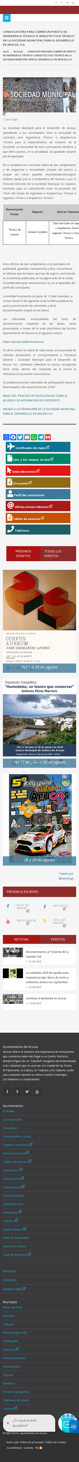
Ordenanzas (11, 1212)
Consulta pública (13, 1195)
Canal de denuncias (15, 1255)
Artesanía (9, 1316)
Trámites (9, 1221)
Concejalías (10, 1128)
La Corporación (12, 1119)
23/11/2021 (12, 119)
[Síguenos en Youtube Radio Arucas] (73, 3)
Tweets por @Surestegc (66, 876)
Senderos (9, 1383)
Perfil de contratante (16, 1238)
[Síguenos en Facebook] (56, 3)
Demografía (10, 1341)
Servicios (9, 1271)
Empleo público (13, 1229)
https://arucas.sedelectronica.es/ (23, 342)
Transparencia (12, 1187)
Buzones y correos (14, 1246)
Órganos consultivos (16, 1145)
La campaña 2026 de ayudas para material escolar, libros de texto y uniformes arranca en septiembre (47, 977)
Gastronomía (11, 1366)
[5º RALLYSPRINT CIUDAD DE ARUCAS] (39, 819)
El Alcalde (9, 1111)
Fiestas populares (14, 1358)
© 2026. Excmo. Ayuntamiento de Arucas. (25, 1433)
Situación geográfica (16, 1392)
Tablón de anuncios (16, 1162)
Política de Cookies (55, 1442)
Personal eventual (14, 1153)
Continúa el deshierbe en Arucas (46, 998)
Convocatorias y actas (17, 1136)
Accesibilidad (14, 1447)
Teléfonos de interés (16, 1400)
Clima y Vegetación (15, 1332)
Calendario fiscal (13, 1204)
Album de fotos (13, 1307)
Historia (8, 1375)
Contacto (9, 1280)
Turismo (8, 1409)
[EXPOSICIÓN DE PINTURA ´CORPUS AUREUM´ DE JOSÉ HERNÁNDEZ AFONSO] (39, 621)
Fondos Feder (13, 1289)
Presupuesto (11, 1170)
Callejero (8, 1324)
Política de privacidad (32, 1442)
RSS (37, 1447)
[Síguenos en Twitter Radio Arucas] (67, 3)
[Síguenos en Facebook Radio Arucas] (62, 3)
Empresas (9, 1349)
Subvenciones (12, 1179)
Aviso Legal (12, 1442)
